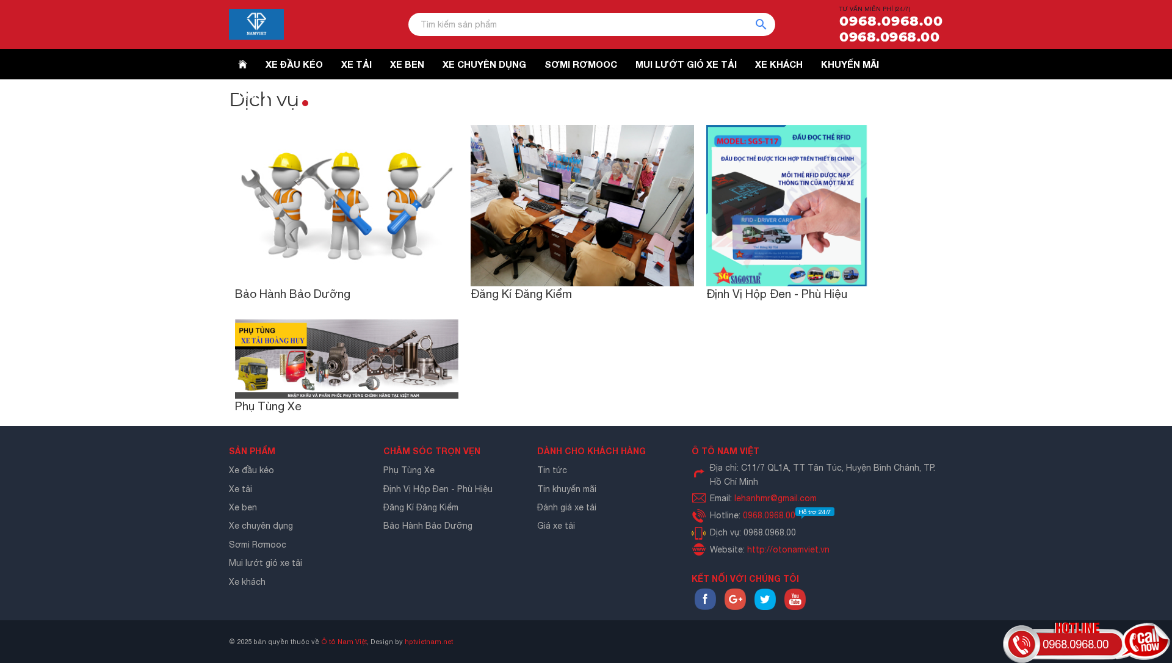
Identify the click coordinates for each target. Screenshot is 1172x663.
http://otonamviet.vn (788, 549)
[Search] (765, 24)
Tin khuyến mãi (566, 489)
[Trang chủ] (242, 64)
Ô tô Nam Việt (344, 641)
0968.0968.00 (891, 21)
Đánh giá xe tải (566, 507)
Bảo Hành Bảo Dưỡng (292, 293)
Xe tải (240, 489)
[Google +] (735, 607)
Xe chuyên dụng (261, 526)
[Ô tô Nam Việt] (256, 24)
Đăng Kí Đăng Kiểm (521, 293)
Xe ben (243, 507)
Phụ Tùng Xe (268, 406)
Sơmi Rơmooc (257, 544)
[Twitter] (765, 607)
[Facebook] (705, 607)
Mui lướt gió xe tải (265, 563)
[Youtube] (795, 607)
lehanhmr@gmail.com (775, 498)
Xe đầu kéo (251, 470)
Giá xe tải (556, 526)
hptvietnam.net (429, 641)
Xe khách (247, 582)
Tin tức (552, 470)
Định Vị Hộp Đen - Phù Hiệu (776, 293)
